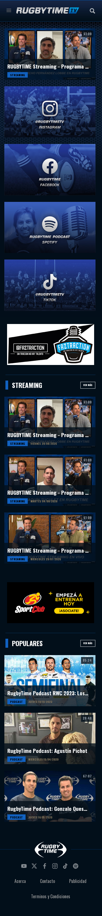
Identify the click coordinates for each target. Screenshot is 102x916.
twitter (35, 867)
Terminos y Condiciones (50, 896)
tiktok (66, 867)
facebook (45, 867)
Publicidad (77, 881)
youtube (24, 867)
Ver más (87, 385)
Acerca (20, 881)
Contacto (47, 881)
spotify (76, 867)
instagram (55, 867)
